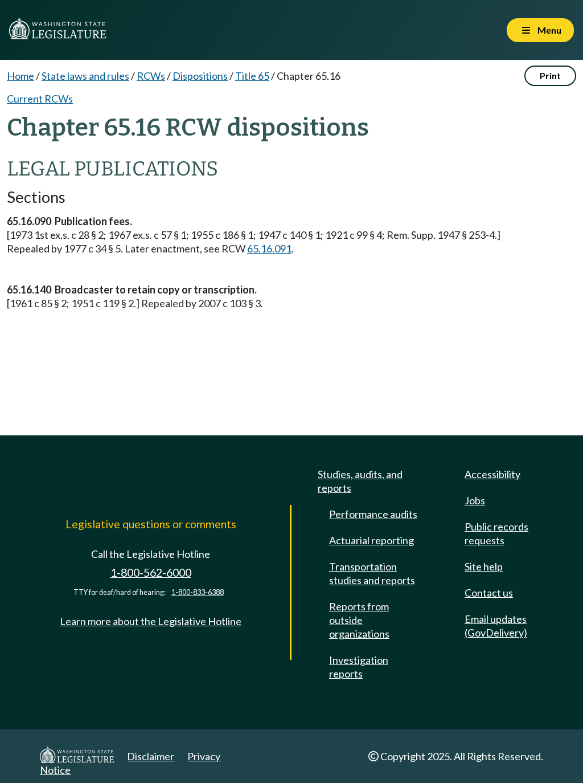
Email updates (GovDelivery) (496, 626)
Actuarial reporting (371, 540)
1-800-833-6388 (197, 592)
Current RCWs (40, 98)
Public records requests (496, 533)
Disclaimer (150, 756)
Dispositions (200, 76)
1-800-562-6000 (150, 572)
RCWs (151, 76)
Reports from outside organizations (359, 620)
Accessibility (492, 474)
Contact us (489, 592)
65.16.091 (269, 248)
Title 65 (252, 76)
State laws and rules (85, 76)
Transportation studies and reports (372, 573)
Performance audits (373, 514)
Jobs (475, 500)
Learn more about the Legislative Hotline (150, 621)
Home (20, 76)
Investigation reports (358, 667)
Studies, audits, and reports (360, 481)
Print (550, 75)
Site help (484, 566)
